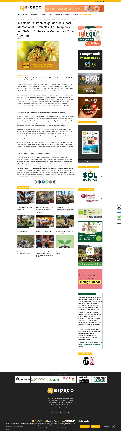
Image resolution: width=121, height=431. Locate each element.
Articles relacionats (23, 187)
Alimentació (34, 15)
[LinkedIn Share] (43, 182)
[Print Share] (54, 182)
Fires (50, 15)
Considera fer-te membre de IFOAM (90, 343)
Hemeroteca (59, 15)
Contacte (67, 15)
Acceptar (84, 426)
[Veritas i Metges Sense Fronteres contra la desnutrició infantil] (45, 221)
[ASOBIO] (22, 379)
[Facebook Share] (35, 182)
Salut (43, 15)
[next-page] (20, 260)
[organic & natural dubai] (84, 379)
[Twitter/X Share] (39, 182)
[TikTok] (100, 1)
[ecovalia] (38, 379)
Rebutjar (95, 426)
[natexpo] (99, 379)
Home (18, 19)
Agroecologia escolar (22, 231)
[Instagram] (95, 1)
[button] (102, 15)
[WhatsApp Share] (47, 182)
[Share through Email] (51, 182)
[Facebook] (92, 1)
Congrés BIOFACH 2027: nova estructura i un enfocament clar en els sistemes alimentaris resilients (65, 209)
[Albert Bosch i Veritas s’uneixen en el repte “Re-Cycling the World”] (65, 221)
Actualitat (24, 15)
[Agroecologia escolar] (25, 221)
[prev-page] (18, 260)
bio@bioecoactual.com (63, 408)
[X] (103, 1)
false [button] (17, 378)
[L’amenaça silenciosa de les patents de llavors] (65, 241)
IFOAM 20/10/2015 (22, 75)
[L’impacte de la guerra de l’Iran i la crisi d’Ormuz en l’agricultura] (25, 241)
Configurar (106, 426)
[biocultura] (53, 379)
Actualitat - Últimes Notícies (27, 19)
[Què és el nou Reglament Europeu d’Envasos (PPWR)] (25, 197)
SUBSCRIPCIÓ (20, 1)
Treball (76, 15)
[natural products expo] (68, 379)
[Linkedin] (98, 1)
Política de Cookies (18, 426)
